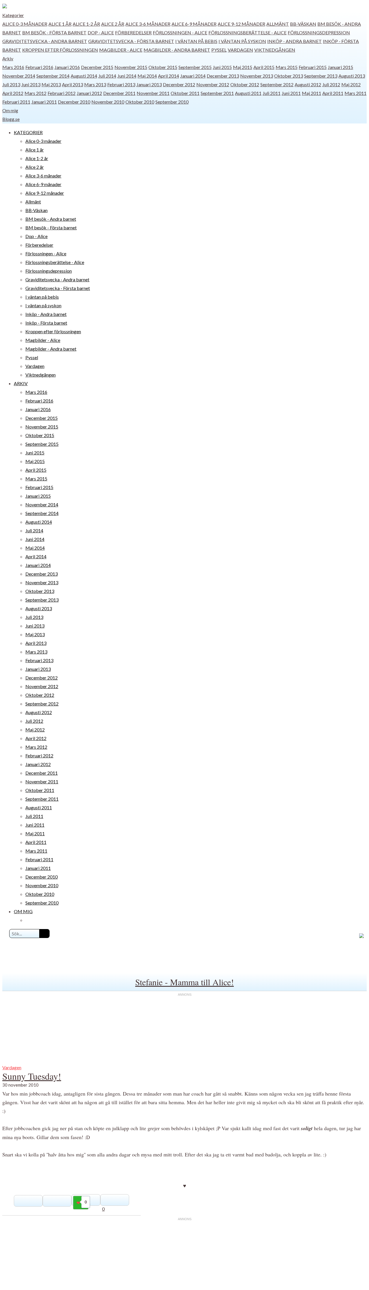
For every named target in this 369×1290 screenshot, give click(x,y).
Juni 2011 (291, 93)
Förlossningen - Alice (180, 32)
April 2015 (263, 67)
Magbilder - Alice (120, 50)
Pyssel (219, 50)
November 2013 (256, 75)
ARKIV (21, 383)
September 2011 (217, 93)
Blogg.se (11, 119)
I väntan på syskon (242, 41)
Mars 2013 (95, 84)
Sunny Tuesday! (31, 1076)
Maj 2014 (147, 75)
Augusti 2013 (351, 75)
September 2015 (195, 67)
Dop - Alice (101, 32)
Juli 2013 (11, 84)
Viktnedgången (274, 50)
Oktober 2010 (139, 101)
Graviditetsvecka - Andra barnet (44, 41)
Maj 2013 (51, 84)
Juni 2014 (126, 75)
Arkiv (7, 58)
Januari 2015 (340, 67)
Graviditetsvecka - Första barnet (131, 41)
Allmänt (277, 24)
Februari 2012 (62, 93)
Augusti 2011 (248, 93)
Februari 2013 (121, 84)
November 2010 (107, 101)
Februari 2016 (39, 67)
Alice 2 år (112, 24)
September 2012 (276, 84)
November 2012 (212, 84)
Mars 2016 (13, 67)
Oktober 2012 (244, 84)
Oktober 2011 (185, 93)
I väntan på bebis (196, 41)
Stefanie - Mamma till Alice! (184, 982)
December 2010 (74, 101)
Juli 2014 (107, 75)
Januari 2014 (193, 75)
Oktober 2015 (162, 67)
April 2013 (72, 84)
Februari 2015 (313, 67)
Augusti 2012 (308, 84)
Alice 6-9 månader (194, 24)
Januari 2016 (67, 67)
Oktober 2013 (288, 75)
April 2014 (168, 75)
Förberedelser (133, 32)
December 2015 (97, 67)
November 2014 (18, 75)
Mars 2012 (35, 93)
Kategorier (13, 15)
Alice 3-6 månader (147, 24)
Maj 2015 (242, 67)
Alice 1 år (59, 24)
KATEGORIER (28, 132)
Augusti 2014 (84, 75)
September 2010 (172, 101)
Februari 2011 (16, 101)
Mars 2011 (355, 93)
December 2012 (179, 84)
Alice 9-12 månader (241, 24)
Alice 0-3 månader (24, 24)
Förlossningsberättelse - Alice (247, 32)
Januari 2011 (44, 101)
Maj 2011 (311, 93)
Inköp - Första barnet (46, 322)
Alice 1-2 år (86, 24)
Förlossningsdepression (319, 32)
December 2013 (223, 75)
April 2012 (12, 93)
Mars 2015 (287, 67)
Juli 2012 (331, 84)
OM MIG (23, 911)
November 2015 (130, 67)
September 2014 (52, 75)
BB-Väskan (303, 24)
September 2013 (320, 75)
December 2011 (119, 93)
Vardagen (240, 50)
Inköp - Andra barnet (294, 41)
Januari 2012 (89, 93)
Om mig (10, 110)
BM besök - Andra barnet (50, 219)
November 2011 (153, 93)
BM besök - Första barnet (54, 32)
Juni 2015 (222, 67)
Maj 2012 (351, 84)
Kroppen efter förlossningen (60, 50)
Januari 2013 (149, 84)
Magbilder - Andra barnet (177, 50)
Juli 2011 (271, 93)
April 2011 (332, 93)
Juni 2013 (30, 84)
